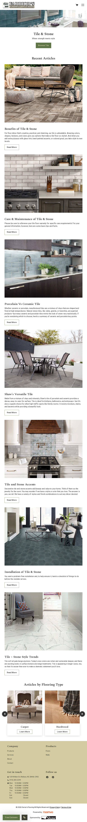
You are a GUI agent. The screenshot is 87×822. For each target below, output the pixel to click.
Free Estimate (11, 817)
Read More (12, 147)
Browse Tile (43, 45)
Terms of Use (66, 807)
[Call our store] (24, 817)
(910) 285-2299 (15, 780)
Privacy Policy (55, 807)
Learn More (24, 732)
